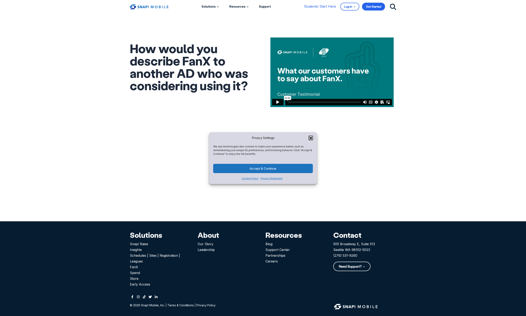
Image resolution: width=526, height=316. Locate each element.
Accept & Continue (263, 168)
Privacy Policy (206, 305)
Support (265, 6)
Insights (136, 250)
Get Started (373, 6)
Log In (348, 6)
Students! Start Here (320, 6)
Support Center (277, 250)
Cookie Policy (250, 178)
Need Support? (350, 266)
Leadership (206, 250)
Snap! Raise (139, 244)
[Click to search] (393, 6)
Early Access (140, 284)
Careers (271, 261)
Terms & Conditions (180, 305)
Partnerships (275, 255)
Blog (268, 244)
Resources (237, 6)
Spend (135, 273)
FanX (134, 267)
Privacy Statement (272, 178)
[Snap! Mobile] (149, 6)
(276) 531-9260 (345, 255)
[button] (311, 138)
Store (134, 278)
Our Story (205, 244)
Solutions (209, 6)
